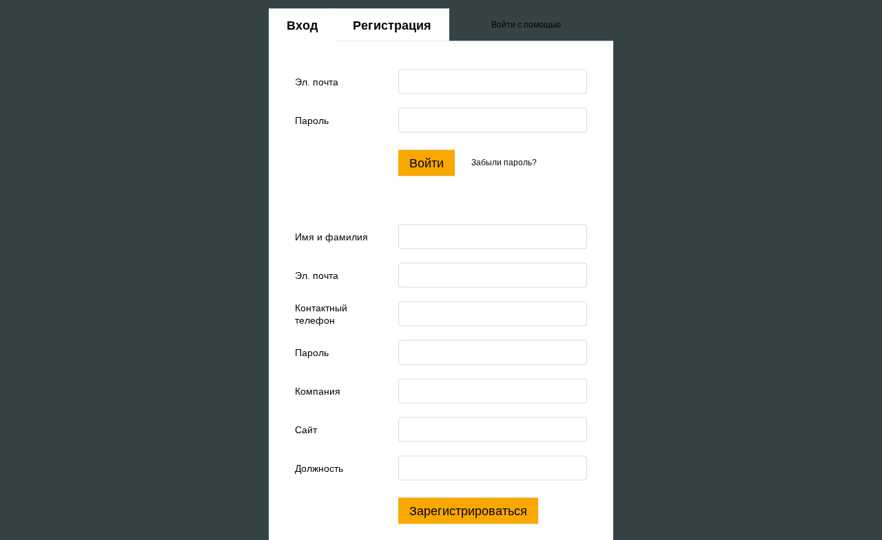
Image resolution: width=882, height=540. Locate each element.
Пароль (312, 119)
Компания (317, 390)
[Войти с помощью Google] (598, 25)
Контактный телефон (321, 313)
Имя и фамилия (331, 236)
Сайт (306, 429)
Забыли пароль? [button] (504, 162)
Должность (319, 467)
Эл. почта (316, 81)
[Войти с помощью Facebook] (576, 25)
